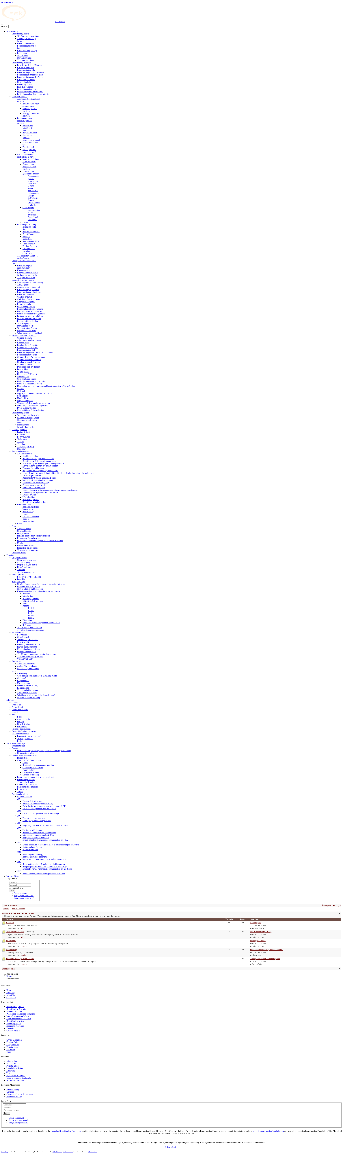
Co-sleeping (22, 673)
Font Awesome (68, 1152)
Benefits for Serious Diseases (29, 65)
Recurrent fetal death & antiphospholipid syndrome (44, 864)
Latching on (22, 53)
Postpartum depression (26, 651)
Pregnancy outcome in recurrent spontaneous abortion (45, 825)
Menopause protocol (31, 140)
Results (26, 606)
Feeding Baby (18, 574)
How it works (34, 183)
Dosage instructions (33, 196)
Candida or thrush (24, 297)
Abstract (26, 594)
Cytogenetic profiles (25, 753)
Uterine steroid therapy (32, 830)
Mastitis (20, 388)
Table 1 (31, 608)
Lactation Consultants (27, 252)
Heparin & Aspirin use (32, 801)
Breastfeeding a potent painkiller (30, 72)
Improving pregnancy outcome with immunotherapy (45, 859)
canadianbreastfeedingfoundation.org (268, 1131)
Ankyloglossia (23, 285)
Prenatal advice (18, 707)
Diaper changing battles (27, 565)
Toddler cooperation (25, 572)
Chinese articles (29, 495)
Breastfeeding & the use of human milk (39, 461)
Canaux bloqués (24, 531)
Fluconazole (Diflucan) (27, 374)
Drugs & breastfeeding (26, 408)
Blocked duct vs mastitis (27, 347)
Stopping (32, 200)
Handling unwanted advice (28, 644)
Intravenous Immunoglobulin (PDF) (38, 804)
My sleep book (23, 683)
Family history (29, 770)
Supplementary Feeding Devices (30, 245)
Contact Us (11, 997)
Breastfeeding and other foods (35, 502)
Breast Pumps (28, 234)
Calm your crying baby (27, 560)
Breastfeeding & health (21, 63)
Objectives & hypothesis (33, 601)
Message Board (13, 876)
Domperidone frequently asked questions (29, 166)
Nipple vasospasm (25, 400)
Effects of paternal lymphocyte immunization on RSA (45, 840)
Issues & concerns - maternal (24, 335)
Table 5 (31, 618)
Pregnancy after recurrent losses (36, 837)
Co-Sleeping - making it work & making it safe (37, 676)
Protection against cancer (27, 89)
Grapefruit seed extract (26, 379)
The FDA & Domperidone (34, 191)
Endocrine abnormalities (27, 787)
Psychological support (21, 729)
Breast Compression (31, 232)
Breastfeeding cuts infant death (30, 75)
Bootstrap (4, 1152)
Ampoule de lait (24, 528)
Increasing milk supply (26, 224)
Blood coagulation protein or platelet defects (35, 777)
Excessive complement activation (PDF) (39, 808)
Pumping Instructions (27, 237)
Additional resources (20, 451)
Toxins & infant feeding (27, 328)
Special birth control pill (33, 218)
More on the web (24, 796)
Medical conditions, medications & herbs (25, 155)
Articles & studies (24, 454)
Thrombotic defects (25, 782)
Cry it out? (21, 678)
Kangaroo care (23, 270)
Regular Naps (23, 688)
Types (25, 763)
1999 (19, 842)
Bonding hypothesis (31, 598)
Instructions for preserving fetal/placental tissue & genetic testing (44, 750)
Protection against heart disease (30, 92)
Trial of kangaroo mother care (29, 627)
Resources (16, 661)
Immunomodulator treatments (35, 857)
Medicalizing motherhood (28, 668)
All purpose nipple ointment (29, 340)
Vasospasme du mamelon (27, 550)
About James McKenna (27, 693)
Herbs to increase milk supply (29, 384)
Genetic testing (23, 724)
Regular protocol (30, 133)
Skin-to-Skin (22, 55)
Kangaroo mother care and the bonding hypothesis (38, 591)
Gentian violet (23, 376)
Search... (4, 26)
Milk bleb (21, 391)
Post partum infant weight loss (30, 316)
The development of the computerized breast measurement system (50, 490)
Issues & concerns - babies (23, 280)
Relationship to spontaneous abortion (38, 765)
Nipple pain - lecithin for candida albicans (34, 393)
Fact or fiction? (23, 432)
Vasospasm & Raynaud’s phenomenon (33, 403)
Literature (21, 434)
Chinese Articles (19, 553)
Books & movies (24, 504)
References (27, 625)
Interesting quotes (19, 429)
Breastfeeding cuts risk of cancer (31, 77)
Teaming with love (25, 738)
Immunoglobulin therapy (33, 854)
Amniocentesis (23, 719)
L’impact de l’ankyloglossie (28, 538)
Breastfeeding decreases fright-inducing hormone (43, 463)
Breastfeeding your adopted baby (31, 105)
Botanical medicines (25, 67)
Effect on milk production (34, 204)
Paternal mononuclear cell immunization (39, 833)
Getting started (31, 187)
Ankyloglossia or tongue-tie (29, 287)
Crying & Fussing (19, 557)
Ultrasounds (22, 726)
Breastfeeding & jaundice (28, 289)
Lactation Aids (29, 248)
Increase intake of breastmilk (29, 318)
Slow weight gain (24, 323)
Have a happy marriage (27, 647)
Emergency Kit (23, 642)
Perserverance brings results (34, 485)
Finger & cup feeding (26, 306)
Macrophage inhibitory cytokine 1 (37, 820)
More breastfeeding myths (28, 417)
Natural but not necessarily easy (36, 483)
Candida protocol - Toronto (28, 362)
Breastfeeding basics (20, 34)
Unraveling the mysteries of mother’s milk (40, 492)
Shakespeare (22, 439)
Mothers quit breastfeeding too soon (38, 480)
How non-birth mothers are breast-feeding (40, 466)
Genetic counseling (31, 775)
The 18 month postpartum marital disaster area (36, 654)
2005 (19, 811)
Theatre (20, 441)
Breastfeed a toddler (25, 294)
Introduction (28, 125)
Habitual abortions (30, 849)
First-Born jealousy (25, 567)
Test (13, 714)
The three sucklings (25, 60)
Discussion (27, 620)
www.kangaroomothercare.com (30, 630)
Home (9, 976)
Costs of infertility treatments (24, 731)
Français (15, 526)
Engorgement (23, 371)
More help (10, 992)
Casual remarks (23, 637)
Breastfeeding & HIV (26, 70)
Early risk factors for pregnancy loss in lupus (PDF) (44, 806)
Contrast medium (24, 338)
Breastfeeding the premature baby (24, 266)
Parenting (10, 555)
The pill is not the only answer (30, 656)
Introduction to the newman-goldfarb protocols (25, 120)
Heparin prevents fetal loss (34, 818)
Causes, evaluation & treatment (25, 755)
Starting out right (24, 58)
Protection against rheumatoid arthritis (33, 94)
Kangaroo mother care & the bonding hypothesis (27, 274)
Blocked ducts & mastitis (27, 345)
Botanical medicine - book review (31, 508)
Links (19, 524)
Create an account (21, 893)
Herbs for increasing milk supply (31, 381)
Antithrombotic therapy (32, 847)
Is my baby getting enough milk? (31, 314)
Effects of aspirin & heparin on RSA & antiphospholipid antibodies (51, 845)
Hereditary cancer (24, 84)
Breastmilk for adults (26, 79)
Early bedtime (23, 680)
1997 (19, 861)
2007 (19, 799)
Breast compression (25, 43)
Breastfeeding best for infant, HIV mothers (35, 352)
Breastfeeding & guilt (26, 350)
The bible (21, 444)
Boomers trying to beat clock (29, 736)
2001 (19, 823)
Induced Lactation (19, 96)
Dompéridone (23, 533)
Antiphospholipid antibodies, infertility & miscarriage (45, 866)
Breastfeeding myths (20, 413)
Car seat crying (23, 562)
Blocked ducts (23, 343)
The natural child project (27, 690)
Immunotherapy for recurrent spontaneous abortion (44, 874)
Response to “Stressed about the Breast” (39, 478)
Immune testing (18, 746)
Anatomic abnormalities (27, 784)
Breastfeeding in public (27, 355)
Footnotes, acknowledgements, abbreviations (41, 623)
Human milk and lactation (33, 468)
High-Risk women (25, 87)
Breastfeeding (12, 31)
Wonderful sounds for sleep (28, 697)
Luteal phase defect (20, 709)
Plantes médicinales (25, 545)
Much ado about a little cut (28, 649)
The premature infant (26, 277)
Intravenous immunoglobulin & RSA (38, 835)
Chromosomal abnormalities (29, 760)
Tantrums (21, 569)
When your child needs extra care (20, 1014)
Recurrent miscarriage (15, 743)
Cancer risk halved (25, 82)
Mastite (20, 543)
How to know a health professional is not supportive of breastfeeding (46, 386)
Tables (20, 791)
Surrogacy (16, 712)
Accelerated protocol (28, 136)
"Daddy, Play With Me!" (27, 639)
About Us (10, 995)
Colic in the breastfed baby (28, 299)
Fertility (20, 721)
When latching (29, 497)
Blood (19, 717)
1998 (19, 852)
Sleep (14, 671)
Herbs (25, 222)
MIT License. (57, 1152)
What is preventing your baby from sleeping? (36, 695)
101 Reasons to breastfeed (28, 36)
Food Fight (22, 579)
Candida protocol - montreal (29, 359)
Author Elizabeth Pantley (27, 666)
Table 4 (31, 615)
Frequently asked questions (30, 109)
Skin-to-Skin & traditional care (30, 589)
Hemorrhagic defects (26, 779)
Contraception (28, 207)
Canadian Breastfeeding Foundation (66, 1131)
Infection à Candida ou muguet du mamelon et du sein (40, 540)
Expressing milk (24, 304)
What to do (16, 705)
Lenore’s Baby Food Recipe (29, 577)
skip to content (7, 2)
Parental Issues (18, 632)
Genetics (15, 748)
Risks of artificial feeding (27, 321)
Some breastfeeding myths (28, 415)
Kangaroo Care (18, 581)
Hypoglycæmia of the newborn (30, 311)
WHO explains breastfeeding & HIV (32, 405)
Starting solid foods (25, 326)
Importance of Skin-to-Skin (28, 586)
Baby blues (22, 635)
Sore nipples (22, 396)
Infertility (10, 700)
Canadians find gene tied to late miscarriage (41, 813)
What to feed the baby (26, 330)
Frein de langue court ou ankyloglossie (33, 536)
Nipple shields (23, 398)
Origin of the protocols (28, 129)
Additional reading (30, 456)
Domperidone (23, 369)
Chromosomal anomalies (33, 767)
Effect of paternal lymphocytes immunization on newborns (47, 869)
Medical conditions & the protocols (31, 160)
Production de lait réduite (27, 548)
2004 (19, 816)
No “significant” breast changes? (29, 150)
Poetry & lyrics (23, 437)
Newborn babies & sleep (27, 685)
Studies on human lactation (34, 487)
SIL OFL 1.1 (92, 1152)
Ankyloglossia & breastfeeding (30, 282)
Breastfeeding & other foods (29, 292)
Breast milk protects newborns (30, 309)
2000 (19, 828)
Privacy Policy (171, 1147)
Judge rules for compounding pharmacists (40, 470)
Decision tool (28, 147)
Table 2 (31, 610)
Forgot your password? (23, 898)
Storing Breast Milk (31, 241)
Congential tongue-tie (26, 302)
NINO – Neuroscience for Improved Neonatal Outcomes (41, 584)
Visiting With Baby (25, 659)
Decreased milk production (28, 367)
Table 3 (31, 613)
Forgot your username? (23, 895)
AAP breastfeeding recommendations (38, 458)
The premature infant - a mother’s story (27, 257)
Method (26, 603)
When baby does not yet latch (29, 333)
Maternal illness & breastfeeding (30, 410)
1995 (19, 871)
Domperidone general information (31, 172)
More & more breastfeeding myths (25, 426)
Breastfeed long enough (27, 50)
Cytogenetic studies (31, 772)
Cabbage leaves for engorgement (31, 357)
